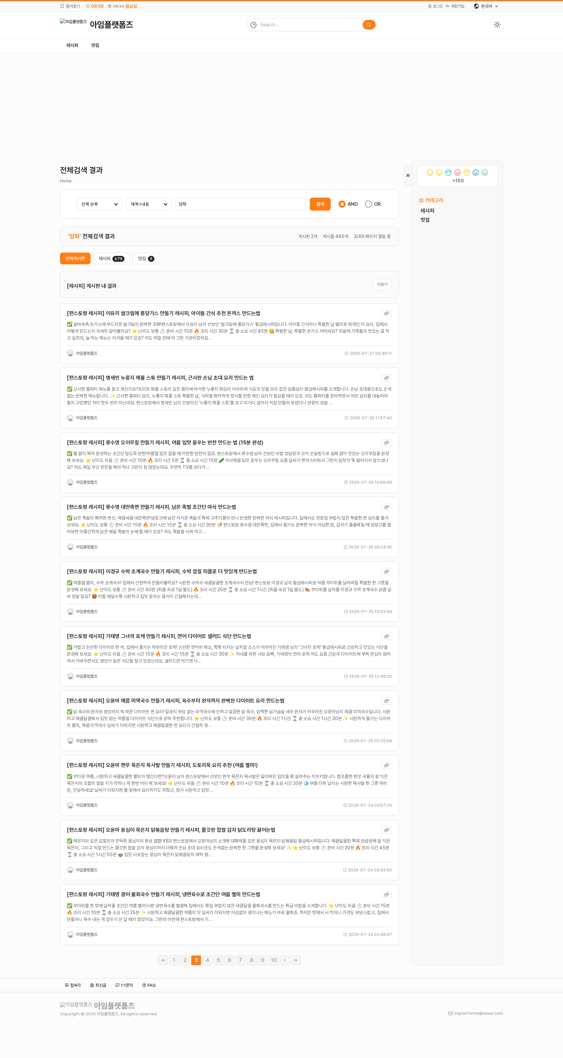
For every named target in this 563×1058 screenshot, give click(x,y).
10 (274, 960)
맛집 (95, 45)
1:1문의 (127, 985)
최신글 (100, 985)
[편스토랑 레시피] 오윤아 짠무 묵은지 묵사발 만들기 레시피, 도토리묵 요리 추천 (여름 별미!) (162, 765)
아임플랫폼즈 (86, 353)
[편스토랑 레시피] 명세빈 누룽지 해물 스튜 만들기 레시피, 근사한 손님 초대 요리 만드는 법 (160, 378)
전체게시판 (75, 258)
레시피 (72, 45)
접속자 (75, 985)
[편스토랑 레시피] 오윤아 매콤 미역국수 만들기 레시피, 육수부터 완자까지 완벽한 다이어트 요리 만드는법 (175, 701)
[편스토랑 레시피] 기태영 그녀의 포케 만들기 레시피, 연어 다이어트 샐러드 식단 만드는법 (159, 636)
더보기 (382, 284)
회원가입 (457, 6)
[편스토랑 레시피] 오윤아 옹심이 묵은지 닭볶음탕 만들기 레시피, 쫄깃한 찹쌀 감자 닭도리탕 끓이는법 (171, 830)
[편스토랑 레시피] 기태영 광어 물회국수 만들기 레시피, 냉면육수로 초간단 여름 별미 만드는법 (163, 894)
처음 (163, 960)
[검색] (369, 25)
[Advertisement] (281, 101)
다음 (285, 960)
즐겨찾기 (73, 6)
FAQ (152, 985)
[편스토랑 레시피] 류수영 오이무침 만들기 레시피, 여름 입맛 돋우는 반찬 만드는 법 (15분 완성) (165, 442)
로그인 (438, 6)
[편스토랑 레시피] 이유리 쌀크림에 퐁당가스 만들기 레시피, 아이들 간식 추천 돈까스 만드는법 (163, 313)
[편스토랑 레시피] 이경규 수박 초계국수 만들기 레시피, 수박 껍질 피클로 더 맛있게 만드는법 (162, 571)
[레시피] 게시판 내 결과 (91, 286)
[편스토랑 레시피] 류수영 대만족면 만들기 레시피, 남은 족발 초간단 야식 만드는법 (151, 507)
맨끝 (296, 960)
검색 (320, 204)
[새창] (387, 313)
